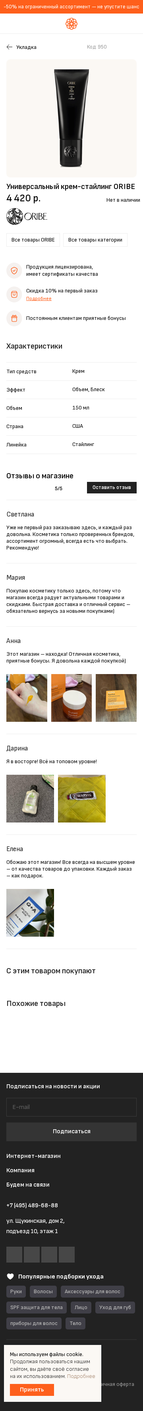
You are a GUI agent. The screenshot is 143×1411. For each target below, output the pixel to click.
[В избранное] (116, 47)
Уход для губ (115, 1307)
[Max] (49, 1255)
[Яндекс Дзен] (67, 1255)
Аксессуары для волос (92, 1291)
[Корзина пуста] (131, 23)
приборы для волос (34, 1323)
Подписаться (72, 1131)
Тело (75, 1323)
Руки (16, 1291)
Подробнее (39, 299)
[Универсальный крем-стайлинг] (71, 118)
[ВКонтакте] (14, 1255)
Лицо (81, 1307)
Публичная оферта (111, 1384)
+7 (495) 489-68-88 (32, 1205)
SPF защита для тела (36, 1307)
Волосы (43, 1291)
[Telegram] (32, 1255)
